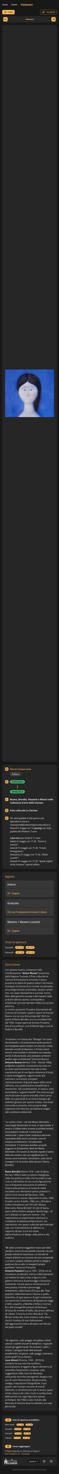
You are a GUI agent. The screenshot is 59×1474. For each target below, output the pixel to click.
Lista (10, 12)
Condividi (50, 12)
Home (5, 4)
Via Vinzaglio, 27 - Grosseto (17, 1453)
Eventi (14, 4)
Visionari (27, 4)
